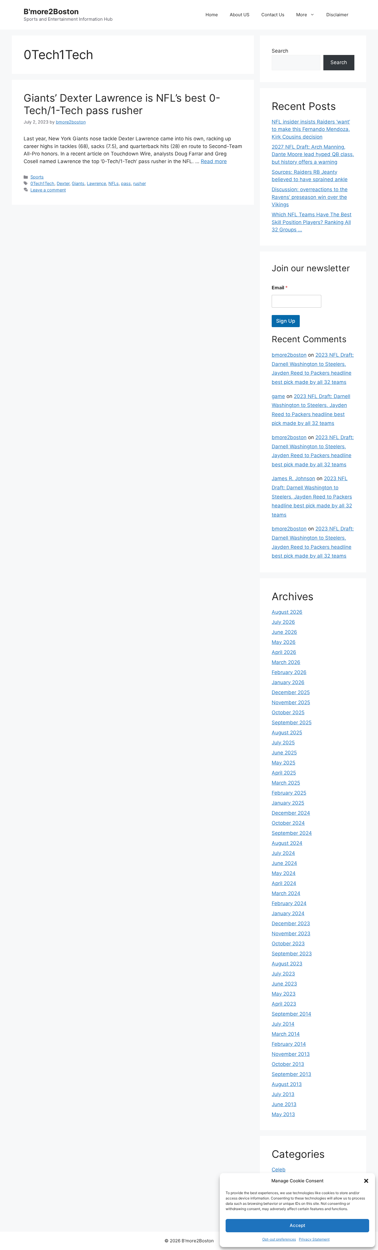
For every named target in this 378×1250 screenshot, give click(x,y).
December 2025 (291, 692)
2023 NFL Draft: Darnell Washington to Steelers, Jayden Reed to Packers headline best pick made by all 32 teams (312, 496)
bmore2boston (289, 355)
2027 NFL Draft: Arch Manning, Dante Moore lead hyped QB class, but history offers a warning (313, 154)
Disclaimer (337, 14)
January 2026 (288, 682)
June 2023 (284, 984)
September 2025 (292, 722)
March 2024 (286, 893)
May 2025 (283, 763)
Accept (297, 1225)
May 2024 (284, 873)
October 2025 (288, 712)
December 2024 (291, 813)
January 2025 (288, 803)
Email (280, 287)
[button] (366, 1181)
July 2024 (283, 853)
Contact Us (272, 14)
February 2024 (289, 903)
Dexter (63, 183)
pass (126, 183)
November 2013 (291, 1054)
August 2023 (287, 964)
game (278, 396)
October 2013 (288, 1064)
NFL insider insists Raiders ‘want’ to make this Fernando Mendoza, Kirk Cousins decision (311, 129)
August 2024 (287, 843)
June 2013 (284, 1104)
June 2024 (284, 863)
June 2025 (284, 753)
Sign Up (285, 321)
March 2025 (286, 783)
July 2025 (283, 743)
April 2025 (284, 773)
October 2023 (288, 944)
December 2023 (291, 923)
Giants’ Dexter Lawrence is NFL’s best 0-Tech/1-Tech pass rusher (122, 104)
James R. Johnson (293, 478)
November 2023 (291, 933)
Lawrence (96, 183)
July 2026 (283, 622)
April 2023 (284, 1004)
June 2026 (284, 632)
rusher (139, 183)
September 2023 (292, 954)
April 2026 (284, 652)
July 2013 (283, 1094)
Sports (37, 176)
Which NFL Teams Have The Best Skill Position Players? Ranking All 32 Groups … (311, 222)
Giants (78, 183)
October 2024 (288, 823)
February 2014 (289, 1044)
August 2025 (287, 733)
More (301, 14)
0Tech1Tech (42, 183)
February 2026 (289, 672)
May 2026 (284, 642)
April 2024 (284, 883)
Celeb (279, 1170)
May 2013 (283, 1114)
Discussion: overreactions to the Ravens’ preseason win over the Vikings (310, 196)
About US (240, 14)
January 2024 (288, 913)
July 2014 (283, 1024)
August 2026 (287, 612)
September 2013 (291, 1074)
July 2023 (283, 974)
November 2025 (291, 702)
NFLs (113, 183)
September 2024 (292, 833)
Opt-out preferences (279, 1239)
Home (212, 14)
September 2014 (291, 1014)
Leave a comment (48, 189)
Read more (214, 161)
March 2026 (286, 662)
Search (280, 51)
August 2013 (287, 1084)
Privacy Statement (314, 1239)
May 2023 (284, 994)
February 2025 (289, 793)
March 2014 (286, 1034)
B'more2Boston (51, 11)
